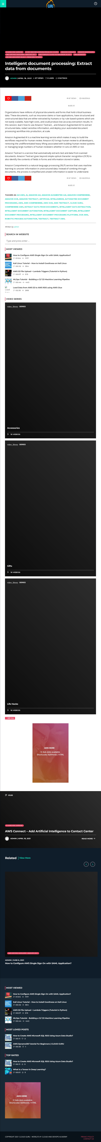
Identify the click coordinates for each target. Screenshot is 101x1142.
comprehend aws (14, 207)
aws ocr (48, 203)
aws (20, 203)
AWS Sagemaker (79, 54)
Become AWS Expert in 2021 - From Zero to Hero (23, 57)
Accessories (13, 428)
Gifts (9, 566)
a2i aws (21, 195)
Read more (87, 839)
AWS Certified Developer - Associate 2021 (21, 54)
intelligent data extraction (74, 207)
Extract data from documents (41, 207)
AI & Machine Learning (14, 52)
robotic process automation (21, 219)
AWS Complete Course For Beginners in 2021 (55, 54)
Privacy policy (87, 1137)
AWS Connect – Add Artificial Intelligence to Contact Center (49, 831)
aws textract (61, 203)
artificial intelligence (51, 199)
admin (13, 78)
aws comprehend (33, 203)
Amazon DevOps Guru (86, 52)
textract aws (57, 219)
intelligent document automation (23, 211)
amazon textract (28, 199)
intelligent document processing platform (54, 215)
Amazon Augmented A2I (54, 195)
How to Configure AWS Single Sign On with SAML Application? (38, 963)
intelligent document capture (60, 211)
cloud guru (76, 203)
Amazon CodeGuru (68, 52)
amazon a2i (35, 195)
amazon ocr (11, 199)
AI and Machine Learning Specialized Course (42, 52)
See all (10, 718)
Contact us (89, 1139)
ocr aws (83, 215)
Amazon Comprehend (78, 195)
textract (43, 219)
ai (27, 195)
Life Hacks (12, 704)
